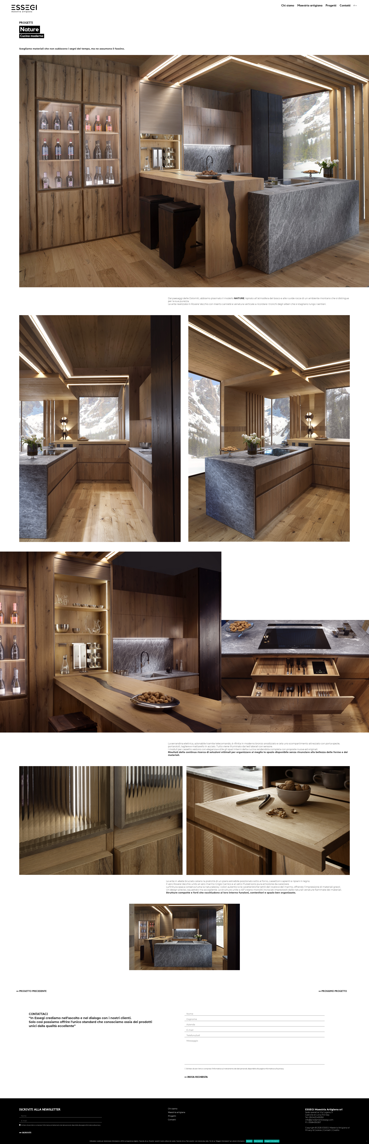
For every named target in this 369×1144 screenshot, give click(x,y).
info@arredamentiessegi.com (319, 1120)
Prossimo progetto (334, 991)
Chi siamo (287, 5)
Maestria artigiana (309, 5)
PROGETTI (26, 22)
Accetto (249, 1141)
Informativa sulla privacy (274, 1069)
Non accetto (258, 1141)
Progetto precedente (33, 991)
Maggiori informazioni (271, 1141)
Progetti (331, 5)
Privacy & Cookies (313, 1130)
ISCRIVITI (26, 1133)
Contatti (345, 5)
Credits (335, 1130)
